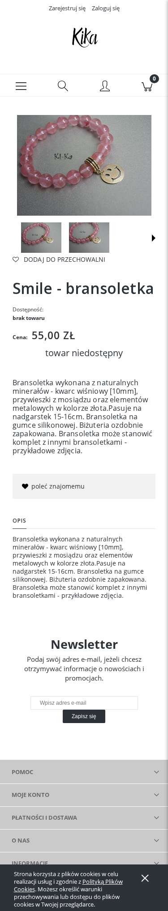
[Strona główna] (84, 37)
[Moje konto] (105, 86)
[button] (21, 85)
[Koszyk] (147, 85)
